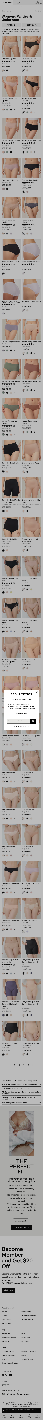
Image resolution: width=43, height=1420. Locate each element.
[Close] (37, 692)
